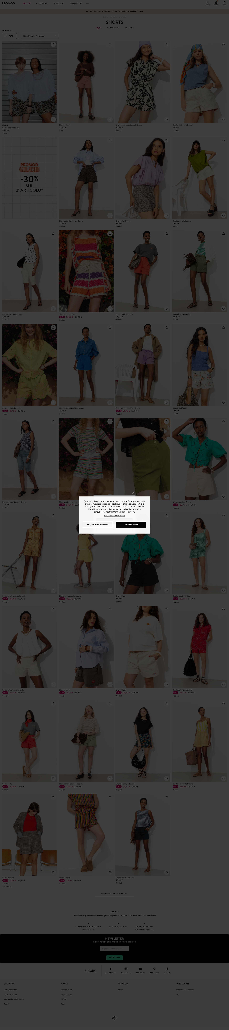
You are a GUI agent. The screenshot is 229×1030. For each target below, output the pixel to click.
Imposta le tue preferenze (98, 525)
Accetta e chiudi (131, 525)
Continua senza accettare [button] (114, 515)
